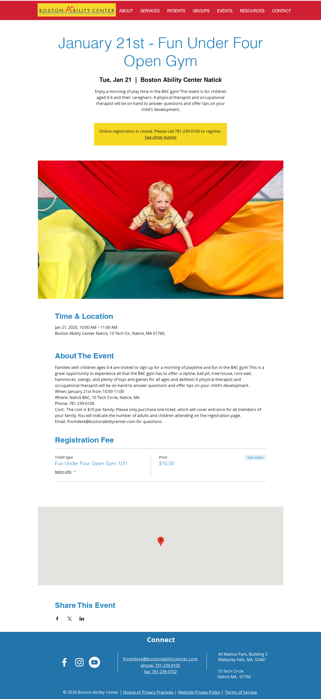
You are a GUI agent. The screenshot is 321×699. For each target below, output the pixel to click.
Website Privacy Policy (199, 692)
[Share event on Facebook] (57, 619)
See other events (161, 137)
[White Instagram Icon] (79, 662)
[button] (126, 11)
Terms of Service (241, 692)
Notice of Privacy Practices (148, 692)
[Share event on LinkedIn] (81, 619)
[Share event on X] (69, 619)
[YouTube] (94, 662)
